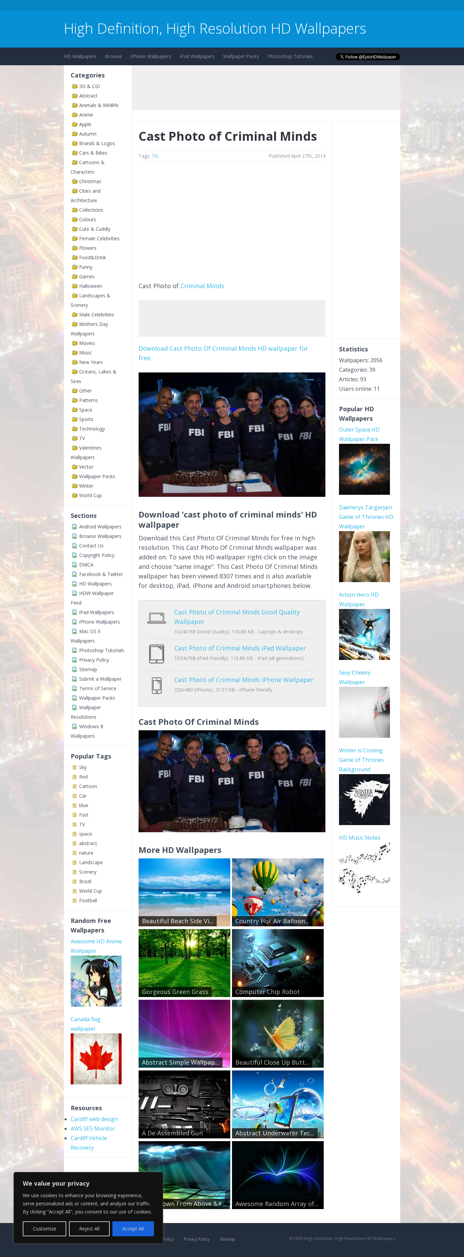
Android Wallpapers (100, 526)
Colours (87, 219)
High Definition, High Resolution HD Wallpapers (215, 28)
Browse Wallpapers (100, 536)
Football (88, 900)
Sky (83, 767)
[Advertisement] (187, 6)
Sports (86, 419)
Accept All (133, 1228)
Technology (92, 428)
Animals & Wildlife (99, 105)
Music (85, 352)
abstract (88, 843)
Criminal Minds (202, 286)
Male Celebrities (96, 314)
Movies (87, 343)
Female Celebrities (99, 238)
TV (82, 438)
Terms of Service (98, 688)
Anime (86, 114)
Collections (91, 210)
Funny (85, 267)
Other (85, 390)
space (85, 834)
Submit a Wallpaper (100, 679)
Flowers (87, 248)
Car (83, 795)
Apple (85, 124)
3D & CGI (89, 86)
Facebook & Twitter (101, 574)
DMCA (86, 564)
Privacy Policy (94, 660)
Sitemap (88, 669)
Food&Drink (92, 257)
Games (87, 276)
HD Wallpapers (80, 56)
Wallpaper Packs (241, 56)
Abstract (88, 95)
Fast (84, 814)
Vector (86, 467)
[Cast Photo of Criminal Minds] (232, 494)
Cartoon (88, 786)
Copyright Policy (96, 555)
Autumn (87, 133)
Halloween (90, 286)
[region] (88, 1207)
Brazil (85, 881)
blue (83, 805)
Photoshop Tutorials (290, 56)
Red (83, 776)
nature (86, 853)
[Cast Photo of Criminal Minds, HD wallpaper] (232, 830)
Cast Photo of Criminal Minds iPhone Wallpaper (244, 680)
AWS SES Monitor (93, 1128)
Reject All (89, 1228)
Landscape (91, 862)
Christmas (90, 181)
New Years (91, 362)
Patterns (88, 400)
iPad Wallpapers (197, 56)
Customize (44, 1228)
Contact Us (91, 545)
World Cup (90, 495)
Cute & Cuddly (94, 229)
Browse (113, 56)
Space (85, 409)
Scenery (87, 872)
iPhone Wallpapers (150, 56)
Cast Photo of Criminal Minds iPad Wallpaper (240, 648)
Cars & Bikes (93, 153)
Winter (86, 486)
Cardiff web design (94, 1119)
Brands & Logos (97, 143)
